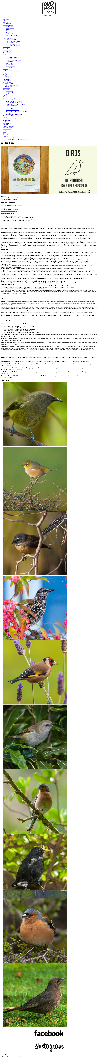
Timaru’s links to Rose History (13, 60)
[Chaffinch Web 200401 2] (35, 833)
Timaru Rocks (9, 31)
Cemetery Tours (7, 129)
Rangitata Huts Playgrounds (13, 45)
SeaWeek (5, 121)
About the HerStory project (12, 138)
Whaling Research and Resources (14, 114)
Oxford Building (7, 123)
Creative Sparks (7, 117)
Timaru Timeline (10, 92)
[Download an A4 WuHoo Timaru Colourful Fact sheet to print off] (49, 194)
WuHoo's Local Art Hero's (12, 119)
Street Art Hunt (7, 80)
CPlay (4, 73)
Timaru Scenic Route (8, 48)
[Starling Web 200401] (35, 639)
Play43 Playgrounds (8, 38)
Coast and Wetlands (8, 83)
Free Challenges (7, 23)
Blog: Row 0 (6, 22)
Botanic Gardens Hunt (8, 53)
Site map (5, 1054)
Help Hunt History (7, 127)
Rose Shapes (9, 63)
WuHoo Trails (6, 88)
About (4, 133)
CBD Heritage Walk (8, 97)
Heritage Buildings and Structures (14, 101)
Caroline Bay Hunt (7, 70)
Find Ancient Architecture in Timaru (14, 107)
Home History (9, 91)
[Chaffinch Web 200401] (35, 962)
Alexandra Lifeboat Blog (9, 126)
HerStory (5, 136)
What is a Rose (9, 64)
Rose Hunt (8, 56)
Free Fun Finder (10, 26)
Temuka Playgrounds (11, 42)
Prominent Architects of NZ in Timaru (15, 104)
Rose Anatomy (9, 67)
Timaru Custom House (11, 105)
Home (4, 17)
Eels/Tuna (8, 78)
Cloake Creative (21, 1056)
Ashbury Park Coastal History (13, 85)
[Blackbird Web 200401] (35, 897)
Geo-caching (9, 32)
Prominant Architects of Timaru (14, 102)
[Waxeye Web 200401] (35, 510)
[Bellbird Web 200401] (35, 446)
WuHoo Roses (9, 61)
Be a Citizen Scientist (11, 34)
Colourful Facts (7, 82)
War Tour (5, 124)
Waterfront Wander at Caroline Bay (15, 72)
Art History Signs (7, 50)
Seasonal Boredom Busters (13, 35)
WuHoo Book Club (7, 120)
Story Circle (6, 75)
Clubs (4, 130)
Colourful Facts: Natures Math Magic (15, 57)
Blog (4, 20)
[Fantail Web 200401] (35, 575)
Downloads (6, 19)
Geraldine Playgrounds (11, 44)
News (4, 132)
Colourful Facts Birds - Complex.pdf (9, 197)
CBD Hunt (5, 95)
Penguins (8, 36)
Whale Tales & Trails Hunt (9, 108)
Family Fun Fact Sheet (11, 58)
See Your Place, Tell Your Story (11, 116)
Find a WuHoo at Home (9, 89)
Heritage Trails (7, 94)
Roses (4, 54)
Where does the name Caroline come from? (16, 111)
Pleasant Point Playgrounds (13, 41)
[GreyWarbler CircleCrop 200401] (35, 768)
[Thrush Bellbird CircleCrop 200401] (35, 1026)
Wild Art (8, 29)
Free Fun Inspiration (8, 25)
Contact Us (6, 135)
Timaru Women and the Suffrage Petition (16, 139)
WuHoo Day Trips (7, 86)
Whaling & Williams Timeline (13, 113)
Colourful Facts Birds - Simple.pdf (9, 199)
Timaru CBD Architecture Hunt (11, 98)
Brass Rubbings (7, 79)
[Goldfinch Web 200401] (35, 704)
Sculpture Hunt (7, 51)
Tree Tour (5, 69)
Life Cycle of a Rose (10, 66)
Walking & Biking (10, 28)
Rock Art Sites (6, 47)
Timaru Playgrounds (11, 39)
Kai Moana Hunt (7, 76)
